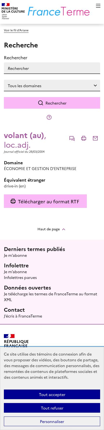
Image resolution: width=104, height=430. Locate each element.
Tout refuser (52, 407)
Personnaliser (52, 421)
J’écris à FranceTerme (23, 315)
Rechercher (56, 103)
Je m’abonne (15, 255)
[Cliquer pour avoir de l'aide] (49, 117)
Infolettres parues (20, 277)
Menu (98, 6)
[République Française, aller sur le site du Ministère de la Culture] (12, 12)
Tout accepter (52, 394)
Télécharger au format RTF (48, 201)
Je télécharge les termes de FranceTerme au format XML (50, 296)
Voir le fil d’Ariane (16, 30)
